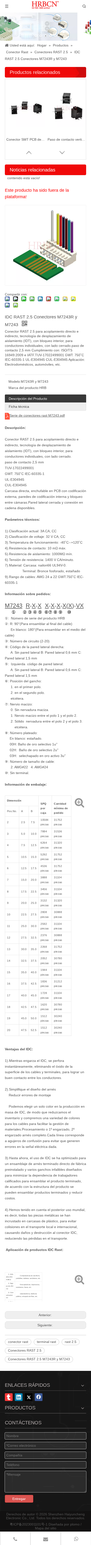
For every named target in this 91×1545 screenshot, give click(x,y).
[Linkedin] (19, 1397)
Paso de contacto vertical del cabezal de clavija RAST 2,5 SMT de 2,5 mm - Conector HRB (67, 139)
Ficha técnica (19, 406)
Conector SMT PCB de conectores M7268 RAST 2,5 (25, 139)
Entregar (19, 1499)
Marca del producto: (23, 388)
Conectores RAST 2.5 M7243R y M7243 (39, 1359)
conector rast (18, 1342)
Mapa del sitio (45, 1528)
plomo (75, 1524)
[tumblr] (9, 1397)
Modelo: (14, 381)
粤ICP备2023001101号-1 (29, 1524)
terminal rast (46, 1342)
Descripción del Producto (28, 399)
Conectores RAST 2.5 (24, 1350)
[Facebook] (38, 1397)
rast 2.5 (70, 1342)
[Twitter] (29, 1397)
